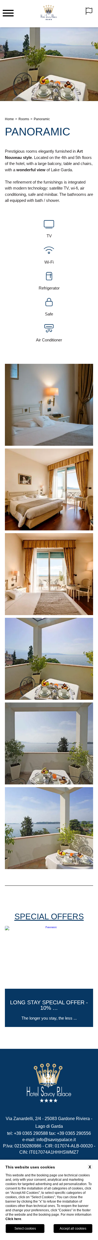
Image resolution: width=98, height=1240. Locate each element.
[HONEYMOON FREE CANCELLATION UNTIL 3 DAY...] (49, 1026)
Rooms (24, 119)
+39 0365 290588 (31, 1133)
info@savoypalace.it (56, 1139)
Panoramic (42, 119)
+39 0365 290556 (74, 1133)
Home (9, 119)
